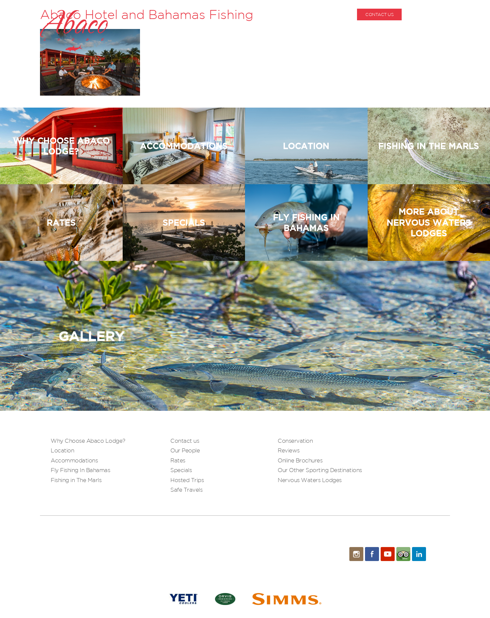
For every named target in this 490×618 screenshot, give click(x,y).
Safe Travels (186, 489)
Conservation (295, 440)
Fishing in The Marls (76, 480)
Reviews (289, 450)
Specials (181, 470)
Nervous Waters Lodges (310, 480)
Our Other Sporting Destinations (320, 470)
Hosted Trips (187, 480)
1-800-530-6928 (434, 14)
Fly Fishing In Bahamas (80, 470)
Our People (185, 450)
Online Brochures (300, 460)
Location (62, 450)
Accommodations (74, 460)
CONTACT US (379, 14)
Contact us (184, 440)
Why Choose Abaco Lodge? (88, 440)
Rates (177, 460)
